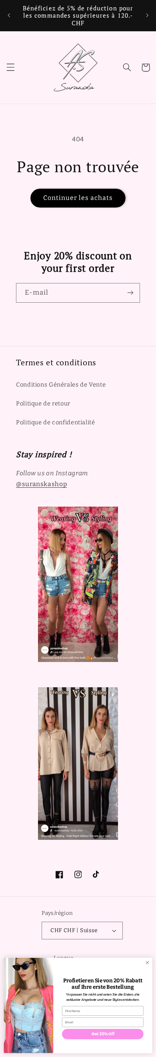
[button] (10, 67)
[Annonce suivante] (147, 15)
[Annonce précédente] (9, 15)
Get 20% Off (102, 1034)
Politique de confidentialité (55, 422)
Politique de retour (43, 403)
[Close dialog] (147, 962)
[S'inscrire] (130, 293)
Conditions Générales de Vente (61, 384)
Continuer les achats (78, 198)
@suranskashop (41, 484)
